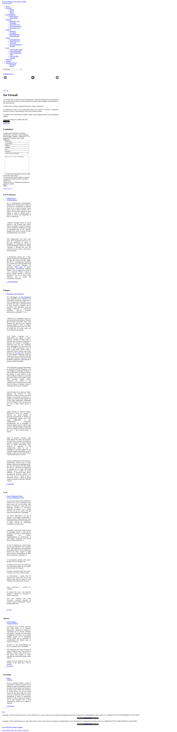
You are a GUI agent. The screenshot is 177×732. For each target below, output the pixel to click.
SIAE (24, 656)
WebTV (12, 11)
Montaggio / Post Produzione (15, 22)
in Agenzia (10, 666)
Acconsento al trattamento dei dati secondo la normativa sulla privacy (16, 174)
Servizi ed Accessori (15, 26)
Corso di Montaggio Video (14, 496)
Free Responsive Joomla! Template (12, 727)
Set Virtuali (13, 43)
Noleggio (8, 19)
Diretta (12, 13)
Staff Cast (9, 59)
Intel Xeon (18, 267)
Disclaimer (13, 64)
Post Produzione (26, 297)
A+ (4, 90)
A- (7, 90)
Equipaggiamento (15, 39)
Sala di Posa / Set (15, 24)
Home (7, 6)
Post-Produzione (10, 14)
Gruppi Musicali (14, 36)
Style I (4, 730)
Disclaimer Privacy (11, 63)
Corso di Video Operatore (14, 57)
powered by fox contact (7, 188)
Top (3, 712)
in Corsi (9, 610)
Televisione (13, 33)
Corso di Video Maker (16, 49)
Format (12, 9)
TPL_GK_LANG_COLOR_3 (20, 730)
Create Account (6, 3)
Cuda (19, 270)
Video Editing (14, 18)
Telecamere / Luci (15, 28)
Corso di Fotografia (15, 51)
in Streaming (10, 706)
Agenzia (8, 29)
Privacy (12, 66)
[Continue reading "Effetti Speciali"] (12, 200)
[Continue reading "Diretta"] (9, 680)
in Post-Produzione (12, 281)
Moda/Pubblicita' (14, 34)
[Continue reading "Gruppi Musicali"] (12, 623)
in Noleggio (10, 484)
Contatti (8, 61)
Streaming (9, 8)
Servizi (8, 38)
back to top (6, 123)
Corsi (7, 48)
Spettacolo (13, 31)
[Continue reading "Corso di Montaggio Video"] (15, 498)
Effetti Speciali (14, 16)
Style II (8, 730)
